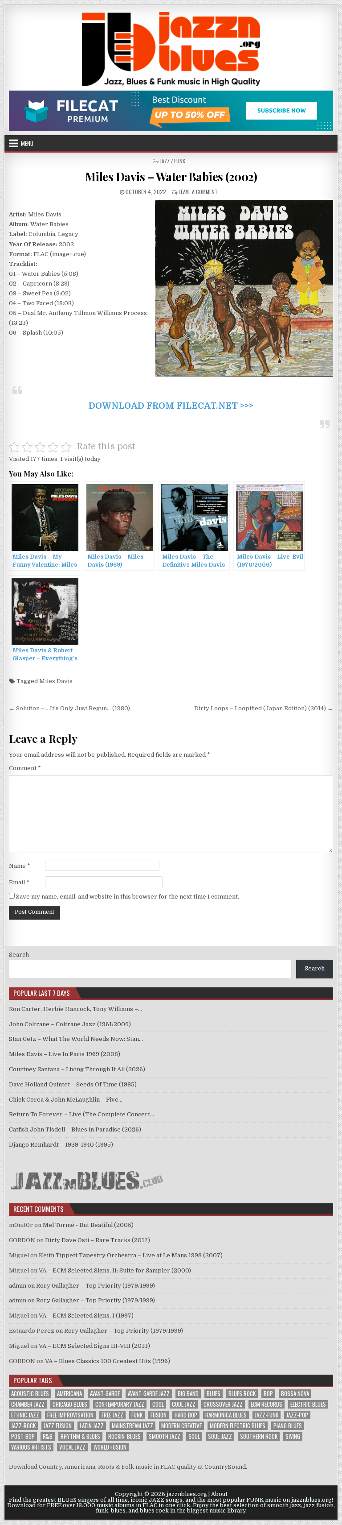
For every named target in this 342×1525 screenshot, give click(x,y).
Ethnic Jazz (25, 1415)
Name (19, 865)
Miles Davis (56, 681)
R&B (48, 1436)
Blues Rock (242, 1393)
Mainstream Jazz (132, 1425)
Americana (69, 1393)
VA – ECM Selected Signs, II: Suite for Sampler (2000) (115, 1270)
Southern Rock (258, 1436)
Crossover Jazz (223, 1404)
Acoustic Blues (30, 1393)
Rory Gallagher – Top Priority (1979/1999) (95, 1285)
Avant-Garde (105, 1393)
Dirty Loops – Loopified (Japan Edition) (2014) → (263, 708)
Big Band (188, 1393)
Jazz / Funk (172, 161)
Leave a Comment (198, 191)
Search (19, 954)
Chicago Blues (70, 1404)
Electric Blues (308, 1404)
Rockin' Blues (124, 1436)
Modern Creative (181, 1425)
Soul (194, 1436)
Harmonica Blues (226, 1415)
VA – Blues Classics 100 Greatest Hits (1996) (107, 1361)
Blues (213, 1393)
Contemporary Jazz (119, 1404)
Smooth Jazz (164, 1436)
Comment (25, 768)
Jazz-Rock (23, 1425)
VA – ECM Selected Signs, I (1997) (86, 1315)
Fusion (159, 1415)
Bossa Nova (295, 1393)
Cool (158, 1404)
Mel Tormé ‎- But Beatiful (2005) (88, 1225)
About (219, 1494)
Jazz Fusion (58, 1425)
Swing (292, 1436)
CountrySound (225, 1466)
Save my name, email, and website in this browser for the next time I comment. (127, 896)
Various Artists (31, 1447)
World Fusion (110, 1447)
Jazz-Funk (266, 1415)
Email (19, 882)
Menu (27, 143)
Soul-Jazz (220, 1436)
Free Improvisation (70, 1415)
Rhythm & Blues (80, 1436)
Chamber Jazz (28, 1404)
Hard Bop (186, 1415)
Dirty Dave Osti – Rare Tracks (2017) (97, 1240)
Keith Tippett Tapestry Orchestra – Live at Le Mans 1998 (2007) (131, 1255)
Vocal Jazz (72, 1447)
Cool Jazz (183, 1404)
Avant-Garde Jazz (149, 1393)
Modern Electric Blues (237, 1425)
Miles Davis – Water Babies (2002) (171, 176)
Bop (268, 1393)
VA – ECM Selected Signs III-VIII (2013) (94, 1346)
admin (17, 1285)
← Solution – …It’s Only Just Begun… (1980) (69, 708)
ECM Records (266, 1404)
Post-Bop (23, 1436)
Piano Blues (287, 1425)
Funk (136, 1415)
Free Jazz (112, 1415)
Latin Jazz (92, 1425)
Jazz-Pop (297, 1415)
